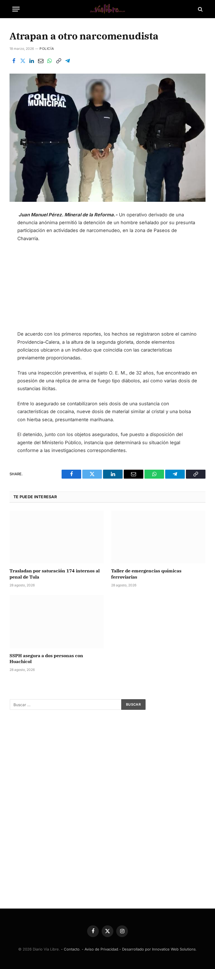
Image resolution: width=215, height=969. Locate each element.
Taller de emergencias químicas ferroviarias (146, 574)
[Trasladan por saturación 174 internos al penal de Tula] (57, 537)
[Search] (200, 9)
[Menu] (16, 9)
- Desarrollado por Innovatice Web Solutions (157, 949)
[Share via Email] (40, 60)
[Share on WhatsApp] (49, 60)
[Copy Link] (58, 60)
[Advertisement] (107, 288)
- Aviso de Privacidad (100, 949)
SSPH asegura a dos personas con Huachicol (46, 658)
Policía (46, 48)
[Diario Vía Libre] (107, 9)
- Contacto (70, 949)
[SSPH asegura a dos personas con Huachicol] (57, 621)
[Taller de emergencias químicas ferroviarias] (158, 537)
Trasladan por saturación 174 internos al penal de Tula (55, 574)
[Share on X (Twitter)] (22, 60)
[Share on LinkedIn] (31, 60)
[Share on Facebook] (14, 60)
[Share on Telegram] (67, 60)
